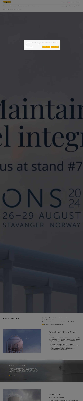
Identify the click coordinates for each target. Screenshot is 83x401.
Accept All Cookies (55, 46)
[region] (42, 45)
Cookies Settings (29, 46)
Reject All (46, 46)
